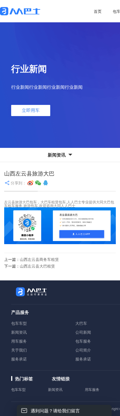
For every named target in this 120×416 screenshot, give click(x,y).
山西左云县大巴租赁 (37, 266)
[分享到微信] (38, 182)
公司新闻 (83, 332)
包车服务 (83, 341)
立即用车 (31, 110)
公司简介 (83, 350)
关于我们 (19, 350)
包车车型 (19, 323)
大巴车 (81, 323)
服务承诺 (19, 359)
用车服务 (19, 341)
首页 (98, 11)
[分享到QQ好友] (45, 182)
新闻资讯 (19, 332)
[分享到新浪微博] (30, 182)
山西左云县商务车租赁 (39, 259)
